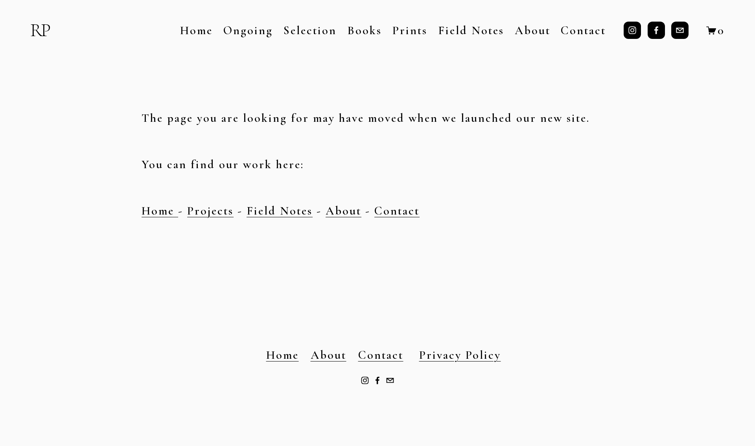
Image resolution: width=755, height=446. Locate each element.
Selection (310, 30)
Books (364, 30)
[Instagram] (632, 30)
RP (39, 30)
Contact (583, 30)
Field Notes (471, 30)
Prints (409, 30)
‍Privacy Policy (460, 355)
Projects (210, 211)
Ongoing (248, 30)
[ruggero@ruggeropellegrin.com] (680, 30)
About (533, 30)
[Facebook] (656, 30)
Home (196, 30)
